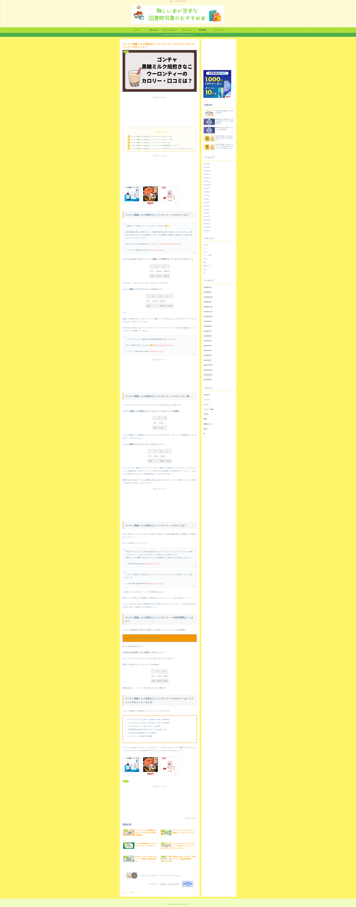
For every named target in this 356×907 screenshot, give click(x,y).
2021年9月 (206, 230)
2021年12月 (207, 220)
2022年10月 (207, 185)
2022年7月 (206, 195)
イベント (206, 248)
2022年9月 (206, 188)
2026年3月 (206, 163)
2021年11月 (206, 223)
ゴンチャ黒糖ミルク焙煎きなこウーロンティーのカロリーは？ (151, 136)
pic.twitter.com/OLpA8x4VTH (170, 244)
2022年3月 (206, 209)
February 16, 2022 (152, 564)
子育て (205, 259)
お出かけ (206, 244)
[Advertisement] (160, 112)
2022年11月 (206, 181)
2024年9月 (206, 167)
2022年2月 (206, 213)
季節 (204, 262)
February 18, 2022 (156, 351)
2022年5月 (206, 202)
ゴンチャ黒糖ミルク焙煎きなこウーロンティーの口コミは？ (151, 142)
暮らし (205, 269)
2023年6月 (206, 174)
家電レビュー (207, 266)
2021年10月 (207, 227)
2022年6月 (206, 199)
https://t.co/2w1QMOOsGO (163, 345)
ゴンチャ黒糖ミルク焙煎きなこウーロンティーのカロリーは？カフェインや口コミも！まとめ (162, 148)
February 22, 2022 (156, 250)
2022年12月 (207, 178)
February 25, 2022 (156, 583)
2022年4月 (206, 206)
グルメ (126, 781)
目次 (157, 131)
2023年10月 (207, 171)
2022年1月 (206, 216)
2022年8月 (206, 192)
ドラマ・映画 (207, 255)
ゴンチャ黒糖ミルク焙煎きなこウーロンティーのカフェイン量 (151, 139)
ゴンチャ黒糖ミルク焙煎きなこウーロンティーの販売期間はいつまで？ (154, 145)
